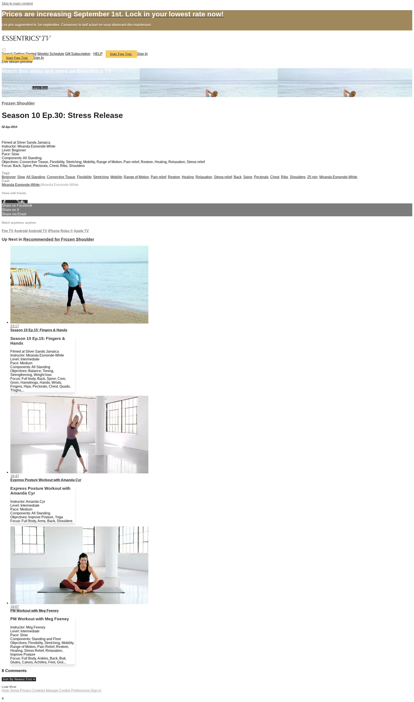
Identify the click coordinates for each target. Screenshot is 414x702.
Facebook (9, 201)
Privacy (26, 690)
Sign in (142, 54)
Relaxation (204, 177)
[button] (4, 49)
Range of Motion (136, 177)
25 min (312, 177)
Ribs (284, 177)
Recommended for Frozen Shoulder (58, 239)
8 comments (11, 135)
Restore (174, 177)
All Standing (35, 177)
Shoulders (298, 177)
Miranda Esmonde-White (338, 177)
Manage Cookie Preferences (68, 690)
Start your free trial (17, 88)
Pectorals (261, 177)
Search (8, 54)
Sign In (38, 58)
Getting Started (25, 54)
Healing (188, 177)
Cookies (39, 690)
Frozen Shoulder (18, 103)
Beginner (9, 177)
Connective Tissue (61, 177)
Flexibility (84, 177)
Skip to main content (17, 3)
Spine (247, 177)
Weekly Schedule (50, 54)
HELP (98, 54)
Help (6, 690)
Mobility (116, 177)
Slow (21, 177)
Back (238, 177)
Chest (274, 177)
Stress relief (223, 177)
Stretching (101, 177)
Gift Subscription (77, 54)
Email (24, 201)
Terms (15, 690)
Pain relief (158, 177)
